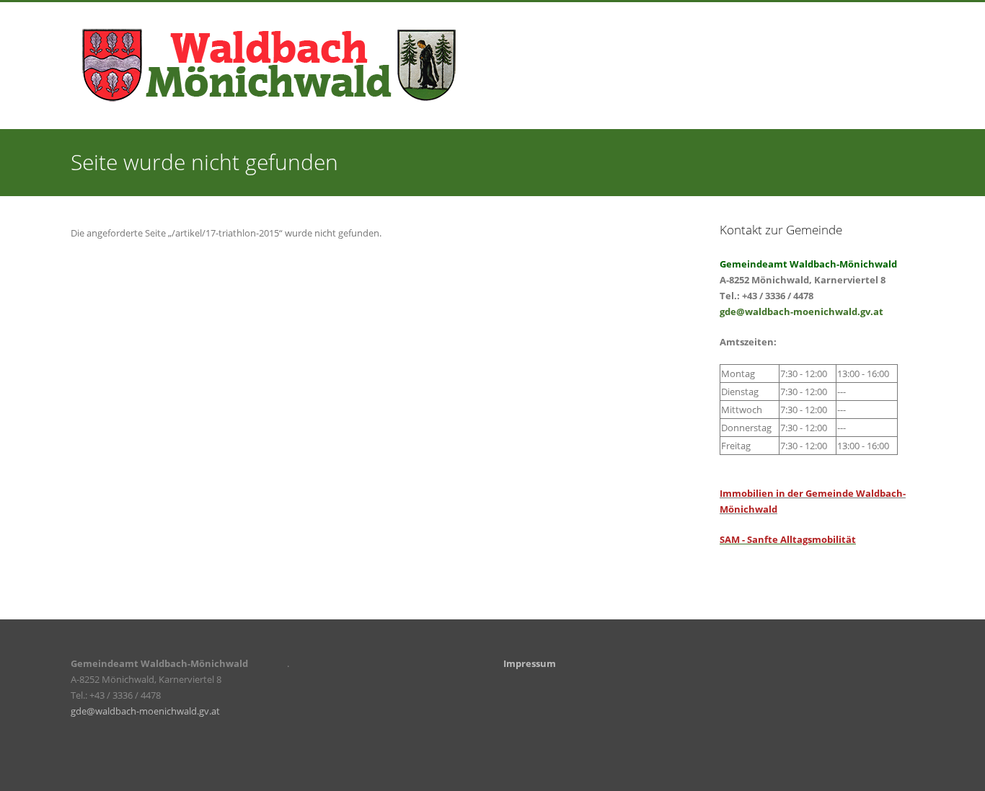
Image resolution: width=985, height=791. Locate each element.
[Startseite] (269, 64)
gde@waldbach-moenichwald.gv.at (801, 311)
